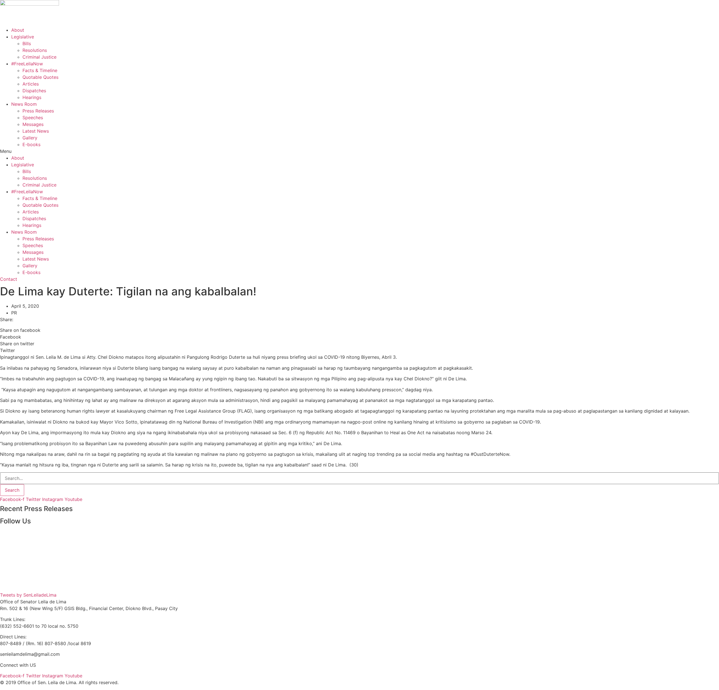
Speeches (32, 117)
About (17, 30)
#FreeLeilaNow (27, 63)
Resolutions (34, 50)
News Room (24, 104)
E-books (31, 144)
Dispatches (34, 90)
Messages (33, 124)
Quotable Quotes (40, 77)
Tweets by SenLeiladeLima (28, 595)
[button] (359, 151)
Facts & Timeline (39, 70)
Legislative (22, 37)
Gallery (29, 138)
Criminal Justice (39, 57)
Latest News (35, 131)
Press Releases (38, 111)
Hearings (31, 97)
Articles (30, 84)
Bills (26, 43)
